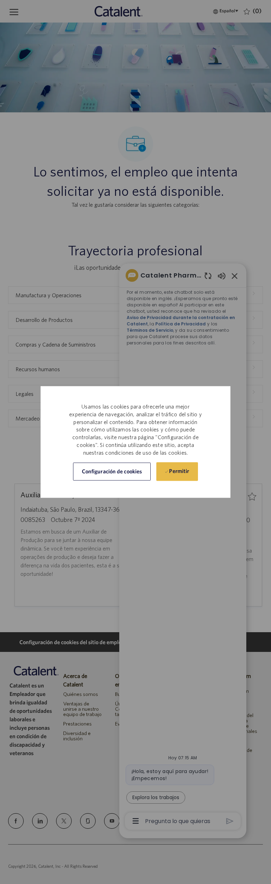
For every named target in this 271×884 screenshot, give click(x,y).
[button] (112, 472)
